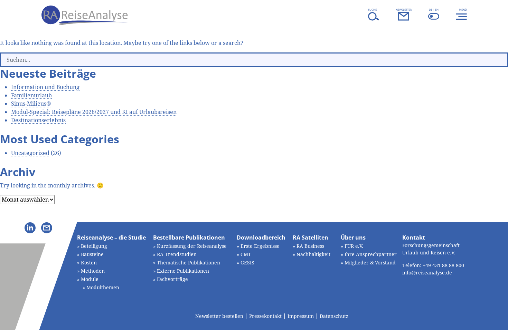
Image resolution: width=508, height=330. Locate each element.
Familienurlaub (31, 95)
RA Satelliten (310, 237)
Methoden (93, 271)
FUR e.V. (354, 246)
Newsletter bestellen (219, 316)
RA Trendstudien (177, 254)
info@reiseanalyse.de (427, 272)
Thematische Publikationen (188, 262)
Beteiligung (94, 246)
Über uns (353, 237)
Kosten (89, 262)
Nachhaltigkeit (313, 254)
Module (89, 279)
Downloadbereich (261, 237)
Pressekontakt (265, 316)
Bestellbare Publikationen (189, 237)
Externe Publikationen (183, 271)
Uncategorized (30, 153)
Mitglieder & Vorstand (370, 262)
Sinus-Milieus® (31, 103)
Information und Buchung (45, 87)
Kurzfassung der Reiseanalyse (192, 246)
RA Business (310, 246)
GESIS (247, 262)
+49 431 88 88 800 (443, 265)
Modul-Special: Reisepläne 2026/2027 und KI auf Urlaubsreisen (94, 112)
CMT (246, 254)
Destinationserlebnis (38, 120)
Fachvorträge (172, 279)
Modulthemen (102, 287)
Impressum (301, 316)
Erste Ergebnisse (260, 246)
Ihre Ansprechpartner (371, 254)
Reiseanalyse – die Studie (111, 237)
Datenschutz (334, 316)
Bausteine (92, 254)
